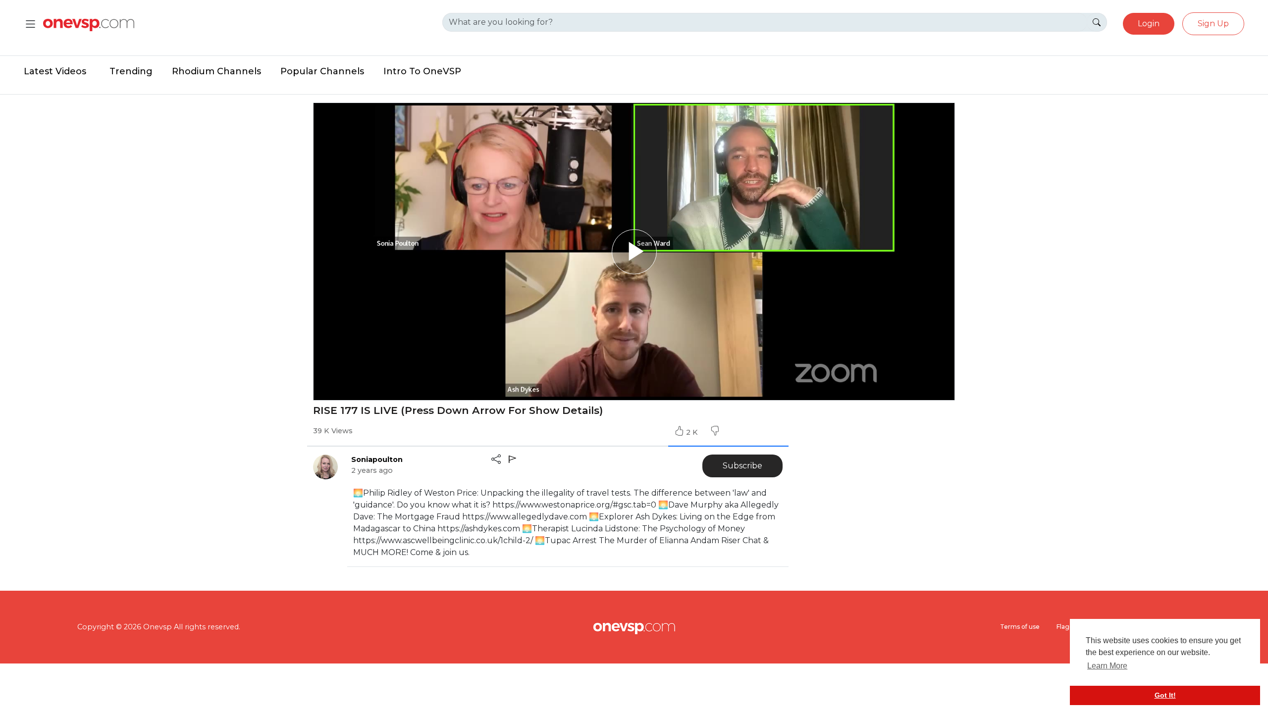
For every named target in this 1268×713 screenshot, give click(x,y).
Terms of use (1020, 626)
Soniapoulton (377, 459)
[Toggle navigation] (30, 24)
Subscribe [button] (742, 465)
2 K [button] (693, 432)
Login (1149, 23)
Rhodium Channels (216, 71)
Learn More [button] (1107, 666)
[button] (715, 432)
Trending (131, 71)
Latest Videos (55, 71)
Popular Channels (322, 71)
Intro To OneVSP (422, 71)
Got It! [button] (1165, 695)
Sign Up (1213, 23)
